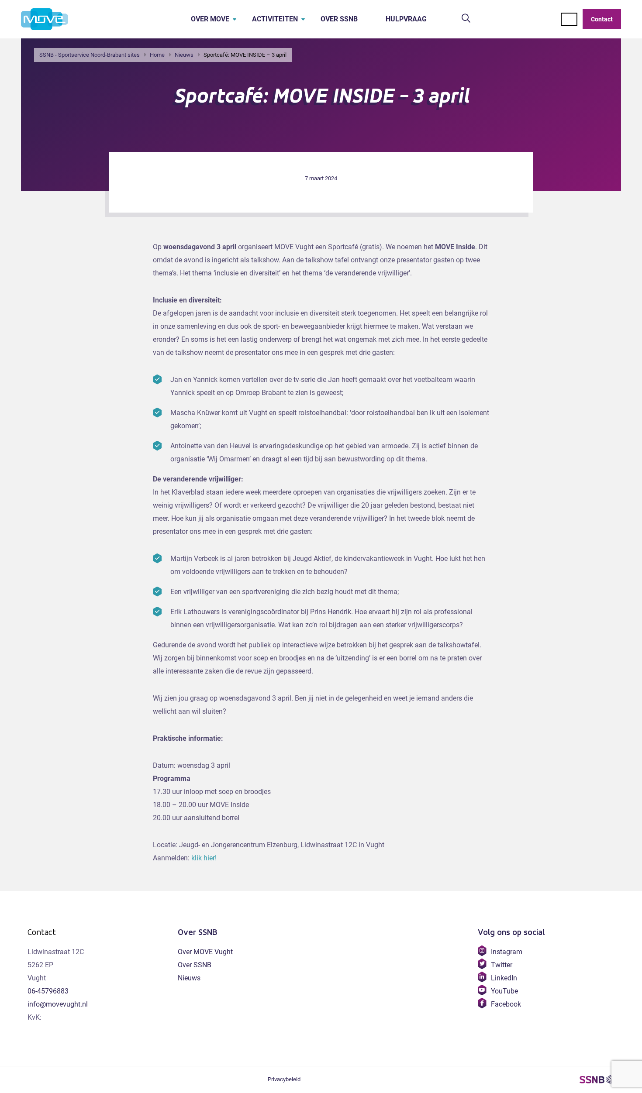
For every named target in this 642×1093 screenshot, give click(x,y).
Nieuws (189, 978)
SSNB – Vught (597, 1080)
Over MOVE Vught (205, 952)
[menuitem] (207, 19)
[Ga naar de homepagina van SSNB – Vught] (53, 19)
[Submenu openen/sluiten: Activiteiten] (303, 19)
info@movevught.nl (58, 1004)
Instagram (506, 952)
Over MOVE (210, 19)
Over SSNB (339, 19)
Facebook (505, 1004)
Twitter (501, 965)
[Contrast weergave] (569, 19)
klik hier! (204, 858)
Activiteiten (275, 19)
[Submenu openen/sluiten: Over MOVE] (234, 19)
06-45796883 (48, 991)
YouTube (504, 991)
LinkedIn (503, 978)
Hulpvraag (406, 19)
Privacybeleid (284, 1079)
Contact (602, 19)
